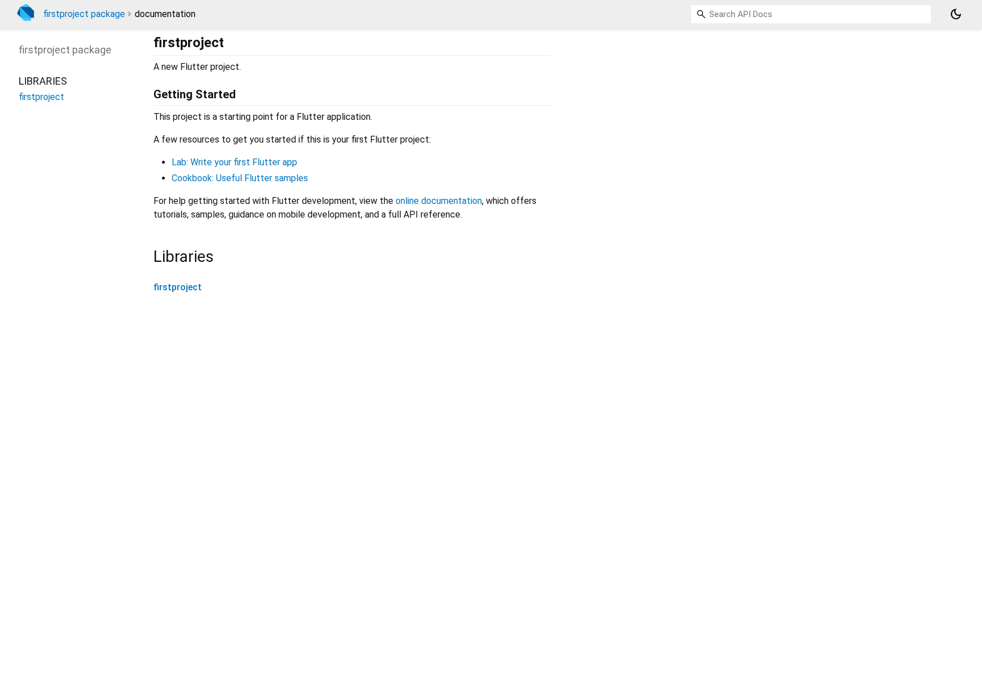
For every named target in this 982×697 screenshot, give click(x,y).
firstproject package (84, 14)
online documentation (439, 200)
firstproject (177, 287)
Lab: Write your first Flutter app (234, 162)
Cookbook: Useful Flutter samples (240, 178)
